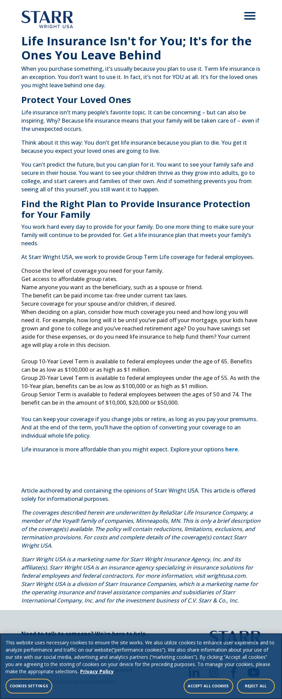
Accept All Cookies (208, 685)
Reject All (256, 685)
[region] (141, 666)
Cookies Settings (29, 685)
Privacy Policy (97, 671)
